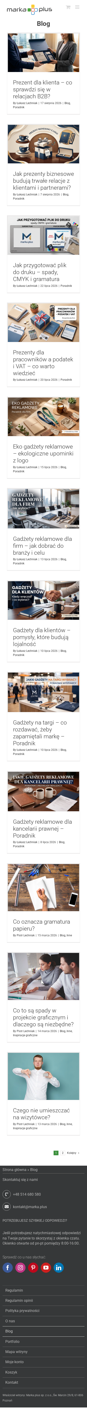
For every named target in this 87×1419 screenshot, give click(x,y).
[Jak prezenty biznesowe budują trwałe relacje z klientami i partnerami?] (43, 144)
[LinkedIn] (59, 1268)
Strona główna (14, 1170)
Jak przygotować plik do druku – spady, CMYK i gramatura (39, 272)
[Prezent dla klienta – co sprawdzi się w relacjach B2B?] (43, 52)
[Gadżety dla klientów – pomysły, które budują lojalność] (43, 600)
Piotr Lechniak (26, 935)
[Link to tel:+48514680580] (7, 1194)
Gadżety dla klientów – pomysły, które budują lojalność (42, 637)
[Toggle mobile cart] (68, 7)
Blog (67, 103)
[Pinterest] (33, 1268)
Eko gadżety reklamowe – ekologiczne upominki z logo (43, 453)
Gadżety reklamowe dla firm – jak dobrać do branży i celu (42, 546)
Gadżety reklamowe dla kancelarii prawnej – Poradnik (42, 828)
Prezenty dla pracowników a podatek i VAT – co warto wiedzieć (43, 363)
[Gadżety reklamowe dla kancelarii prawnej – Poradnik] (43, 791)
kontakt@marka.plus (30, 1207)
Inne (69, 935)
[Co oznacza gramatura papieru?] (43, 887)
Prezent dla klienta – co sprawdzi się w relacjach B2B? (42, 89)
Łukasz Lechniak (27, 103)
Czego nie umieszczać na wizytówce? (41, 1114)
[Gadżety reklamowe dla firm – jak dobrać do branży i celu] (43, 508)
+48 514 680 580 (27, 1194)
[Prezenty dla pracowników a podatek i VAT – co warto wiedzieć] (43, 322)
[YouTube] (46, 1268)
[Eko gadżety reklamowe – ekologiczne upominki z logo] (43, 417)
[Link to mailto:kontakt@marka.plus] (7, 1207)
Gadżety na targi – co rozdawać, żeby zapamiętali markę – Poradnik (40, 733)
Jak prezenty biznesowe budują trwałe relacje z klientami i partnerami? (43, 181)
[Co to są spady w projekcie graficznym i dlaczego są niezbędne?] (43, 976)
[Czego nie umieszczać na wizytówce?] (43, 1076)
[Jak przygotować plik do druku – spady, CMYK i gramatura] (43, 235)
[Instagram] (20, 1268)
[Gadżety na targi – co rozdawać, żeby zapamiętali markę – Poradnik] (43, 692)
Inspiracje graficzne (25, 1035)
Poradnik (18, 107)
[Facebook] (8, 1268)
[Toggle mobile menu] (77, 7)
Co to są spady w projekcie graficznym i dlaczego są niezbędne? (43, 1017)
